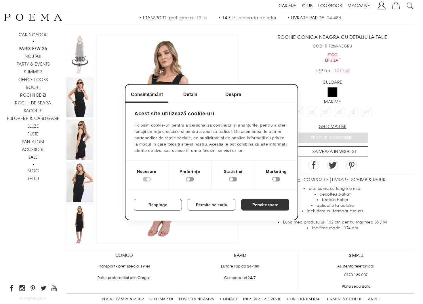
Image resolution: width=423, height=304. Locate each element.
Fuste (33, 134)
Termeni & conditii (344, 299)
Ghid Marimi (161, 299)
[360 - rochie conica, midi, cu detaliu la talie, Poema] (80, 225)
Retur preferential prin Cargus (124, 278)
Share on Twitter (332, 165)
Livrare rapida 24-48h (240, 266)
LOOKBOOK (330, 5)
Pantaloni (33, 141)
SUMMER (33, 72)
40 (339, 112)
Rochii (33, 87)
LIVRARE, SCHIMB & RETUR (359, 179)
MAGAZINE (359, 5)
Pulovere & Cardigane (33, 118)
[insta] (22, 289)
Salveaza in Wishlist (334, 151)
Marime (332, 102)
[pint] (33, 289)
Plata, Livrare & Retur (123, 299)
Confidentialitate (304, 299)
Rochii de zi (33, 95)
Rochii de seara (33, 103)
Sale (33, 157)
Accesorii (33, 149)
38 (325, 112)
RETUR (33, 178)
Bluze (33, 126)
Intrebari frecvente (262, 299)
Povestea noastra (196, 299)
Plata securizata (356, 286)
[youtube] (54, 289)
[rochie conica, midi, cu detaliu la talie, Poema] (80, 98)
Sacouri (33, 110)
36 (311, 112)
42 (352, 112)
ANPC (373, 299)
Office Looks (33, 79)
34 (298, 112)
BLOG (33, 171)
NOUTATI (33, 56)
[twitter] (44, 289)
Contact (229, 299)
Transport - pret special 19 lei (124, 266)
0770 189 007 (356, 275)
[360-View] (80, 56)
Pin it (351, 165)
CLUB (307, 5)
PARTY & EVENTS (33, 64)
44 (366, 112)
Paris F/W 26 (33, 48)
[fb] (12, 289)
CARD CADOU (33, 34)
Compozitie (316, 179)
